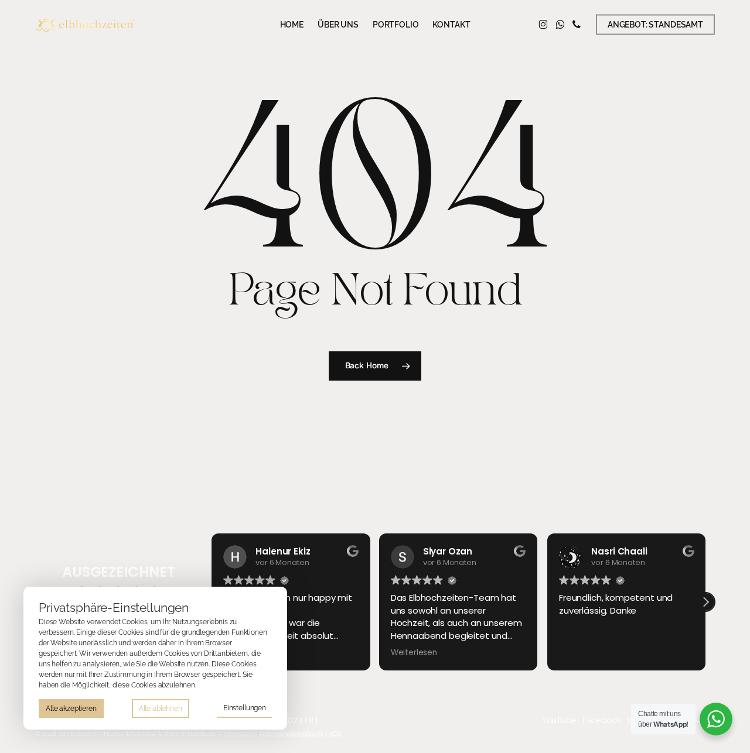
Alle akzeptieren (71, 708)
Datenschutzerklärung (291, 733)
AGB (335, 733)
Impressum (238, 733)
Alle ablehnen (160, 708)
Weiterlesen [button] (414, 653)
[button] (705, 602)
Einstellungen (244, 708)
